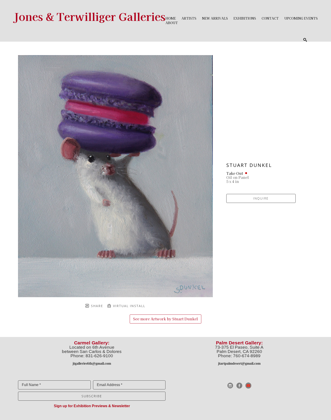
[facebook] (239, 386)
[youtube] (248, 386)
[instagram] (230, 386)
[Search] (305, 40)
